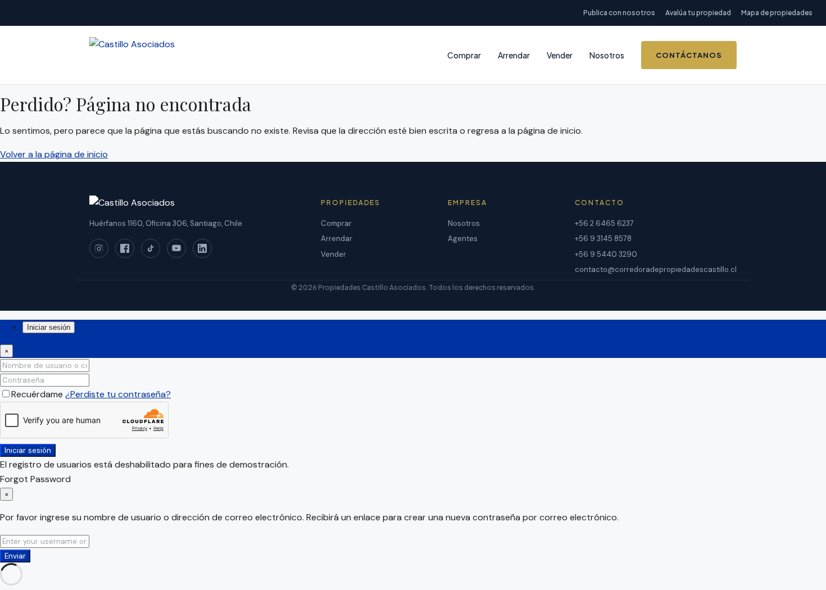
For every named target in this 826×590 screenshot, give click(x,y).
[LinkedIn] (202, 248)
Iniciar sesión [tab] (48, 327)
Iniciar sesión (27, 450)
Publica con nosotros (619, 12)
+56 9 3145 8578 (603, 238)
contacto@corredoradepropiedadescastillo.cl (656, 269)
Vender (560, 55)
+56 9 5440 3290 (606, 254)
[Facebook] (124, 248)
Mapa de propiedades (777, 12)
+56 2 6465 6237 (604, 223)
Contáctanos (689, 55)
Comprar (464, 55)
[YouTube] (176, 248)
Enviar (15, 556)
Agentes (463, 238)
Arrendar (514, 55)
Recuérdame (38, 394)
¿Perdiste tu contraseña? (118, 394)
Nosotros (606, 55)
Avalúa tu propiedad (698, 12)
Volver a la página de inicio (54, 154)
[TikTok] (150, 248)
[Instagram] (98, 248)
